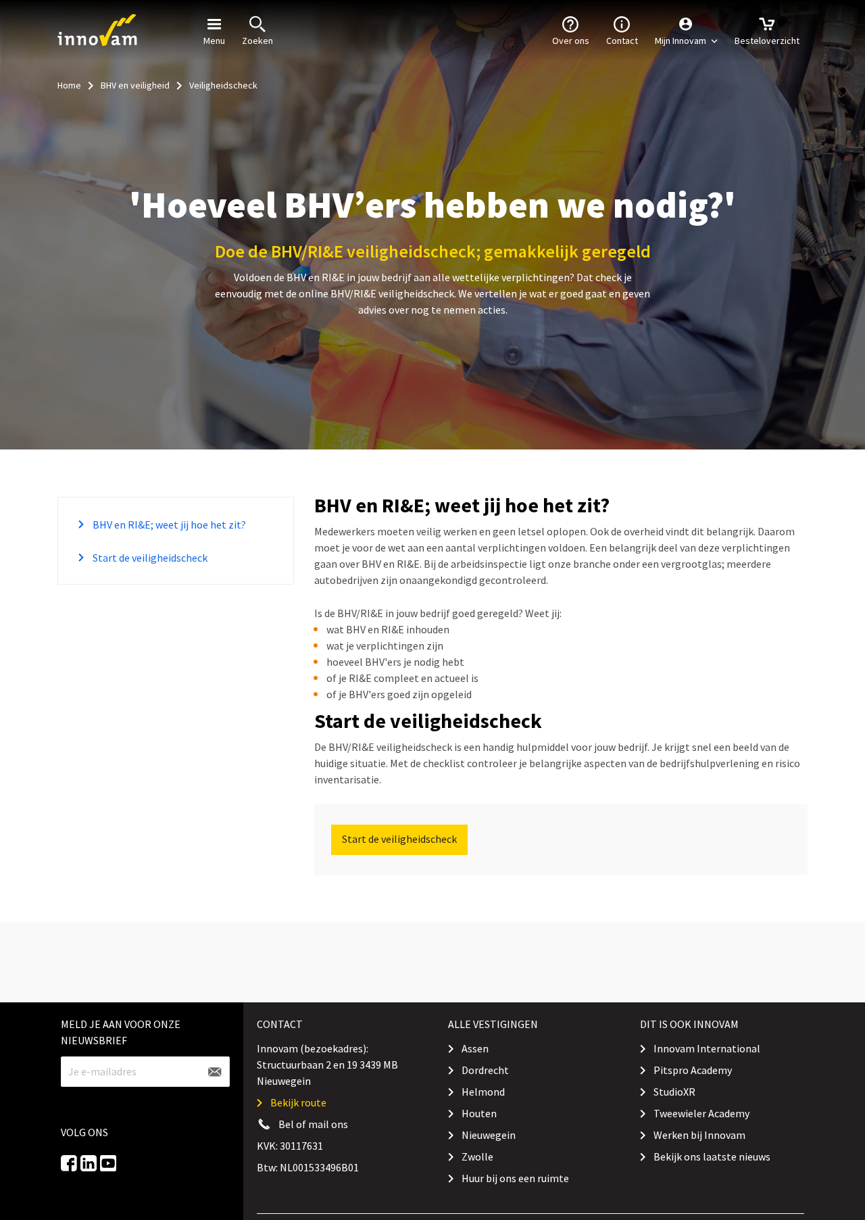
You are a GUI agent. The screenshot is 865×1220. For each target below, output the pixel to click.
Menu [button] (214, 40)
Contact (622, 40)
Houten (479, 1113)
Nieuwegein (489, 1135)
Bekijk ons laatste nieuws (711, 1156)
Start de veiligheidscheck (149, 557)
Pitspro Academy (692, 1070)
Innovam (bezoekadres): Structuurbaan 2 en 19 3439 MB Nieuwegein (327, 1065)
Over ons (570, 40)
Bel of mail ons (313, 1124)
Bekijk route (298, 1102)
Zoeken (257, 40)
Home (69, 85)
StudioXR (674, 1091)
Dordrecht (485, 1070)
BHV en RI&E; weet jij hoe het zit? (168, 524)
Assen (475, 1048)
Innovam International (706, 1048)
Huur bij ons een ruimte (515, 1178)
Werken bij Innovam (699, 1135)
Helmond (483, 1091)
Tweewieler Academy (701, 1113)
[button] (686, 30)
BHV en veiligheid (135, 85)
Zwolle (477, 1156)
